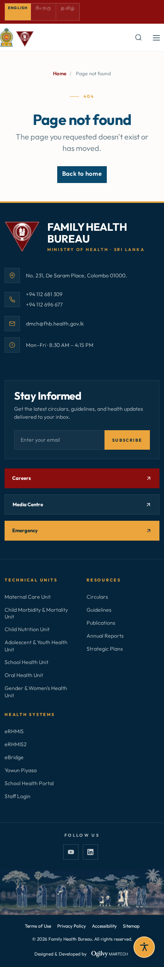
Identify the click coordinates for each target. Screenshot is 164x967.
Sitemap (131, 926)
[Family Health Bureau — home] (17, 37)
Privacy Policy (71, 926)
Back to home (82, 173)
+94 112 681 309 (44, 294)
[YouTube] (71, 852)
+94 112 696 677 (44, 304)
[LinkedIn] (90, 852)
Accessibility (104, 926)
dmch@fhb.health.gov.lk (55, 323)
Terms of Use (38, 926)
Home (59, 73)
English (17, 7)
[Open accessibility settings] (144, 947)
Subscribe (127, 440)
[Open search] (138, 37)
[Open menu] (156, 37)
